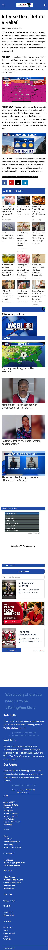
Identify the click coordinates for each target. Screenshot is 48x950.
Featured (5, 177)
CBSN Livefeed (9, 933)
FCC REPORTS (30, 790)
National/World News (11, 842)
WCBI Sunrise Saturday (12, 847)
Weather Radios (9, 885)
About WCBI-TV (9, 802)
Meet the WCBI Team (11, 822)
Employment (8, 810)
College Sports (8, 915)
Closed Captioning (17, 790)
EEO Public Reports (23, 793)
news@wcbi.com (30, 733)
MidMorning (8, 844)
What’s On (7, 939)
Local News (26, 177)
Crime (5, 836)
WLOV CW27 (8, 927)
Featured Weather (15, 177)
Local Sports (8, 912)
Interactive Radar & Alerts (13, 880)
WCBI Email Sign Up (28, 785)
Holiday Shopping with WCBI (14, 863)
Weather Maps (9, 888)
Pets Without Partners (11, 865)
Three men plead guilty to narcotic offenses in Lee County (20, 479)
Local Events (8, 860)
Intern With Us (8, 819)
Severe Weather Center (12, 882)
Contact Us (7, 808)
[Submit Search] (45, 5)
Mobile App (16, 785)
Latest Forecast (9, 877)
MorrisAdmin (18, 28)
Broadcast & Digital (10, 805)
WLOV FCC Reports (10, 816)
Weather (34, 177)
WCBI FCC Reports (10, 813)
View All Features (9, 901)
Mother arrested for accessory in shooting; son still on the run (19, 406)
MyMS (5, 936)
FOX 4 (5, 930)
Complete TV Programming (23, 546)
